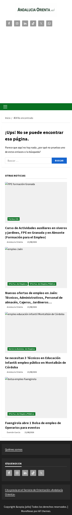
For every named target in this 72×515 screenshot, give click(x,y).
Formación (14, 219)
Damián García (13, 432)
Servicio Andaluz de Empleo (22, 349)
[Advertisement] (36, 64)
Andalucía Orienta (15, 242)
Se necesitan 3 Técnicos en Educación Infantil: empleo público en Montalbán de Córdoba (35, 362)
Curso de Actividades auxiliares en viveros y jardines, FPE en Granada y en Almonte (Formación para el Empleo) (36, 232)
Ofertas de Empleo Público (42, 284)
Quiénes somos (13, 449)
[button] (5, 106)
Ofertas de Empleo (18, 284)
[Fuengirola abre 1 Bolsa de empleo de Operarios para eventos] (36, 397)
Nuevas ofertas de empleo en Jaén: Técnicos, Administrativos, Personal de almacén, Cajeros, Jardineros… (34, 297)
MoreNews (27, 511)
